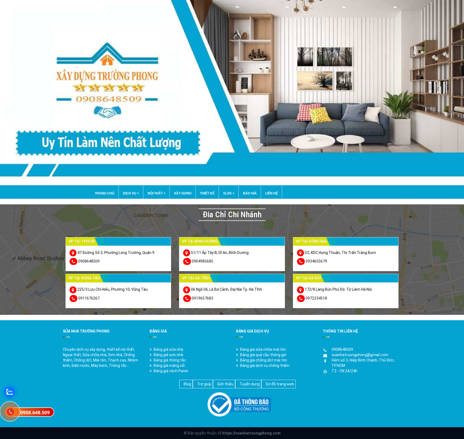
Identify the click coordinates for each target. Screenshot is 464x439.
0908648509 (89, 261)
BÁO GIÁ (250, 193)
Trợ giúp (204, 384)
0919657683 (202, 298)
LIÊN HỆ (271, 193)
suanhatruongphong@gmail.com (360, 355)
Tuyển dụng (250, 384)
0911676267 (89, 298)
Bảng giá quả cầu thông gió (263, 355)
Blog (187, 384)
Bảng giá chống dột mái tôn (263, 360)
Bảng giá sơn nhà (168, 355)
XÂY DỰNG (182, 193)
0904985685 (202, 261)
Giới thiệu (225, 384)
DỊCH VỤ (131, 193)
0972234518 (316, 298)
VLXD (228, 193)
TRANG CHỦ (104, 193)
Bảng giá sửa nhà (168, 349)
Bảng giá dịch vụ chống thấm (264, 365)
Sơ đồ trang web (280, 384)
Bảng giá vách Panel (171, 371)
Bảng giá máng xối (169, 365)
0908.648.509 (35, 412)
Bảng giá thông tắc (170, 360)
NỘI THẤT (156, 193)
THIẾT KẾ (207, 193)
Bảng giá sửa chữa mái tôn (263, 349)
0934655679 (316, 261)
